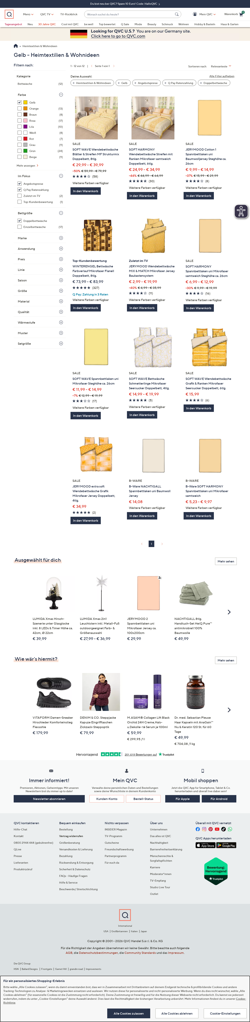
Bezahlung (65, 856)
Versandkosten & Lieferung (76, 849)
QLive (17, 849)
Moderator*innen (160, 874)
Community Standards (140, 953)
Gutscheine (112, 842)
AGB (69, 953)
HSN (16, 969)
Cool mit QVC (70, 24)
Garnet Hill (61, 969)
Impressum (176, 953)
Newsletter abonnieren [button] (49, 799)
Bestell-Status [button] (143, 799)
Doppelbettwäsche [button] (215, 83)
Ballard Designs (30, 969)
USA (106, 931)
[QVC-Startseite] (16, 46)
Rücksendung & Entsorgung (76, 862)
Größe (22, 291)
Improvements (93, 969)
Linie (21, 270)
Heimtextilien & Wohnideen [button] (93, 83)
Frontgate (46, 969)
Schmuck (167, 24)
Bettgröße (25, 213)
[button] (200, 14)
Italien (134, 931)
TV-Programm (113, 836)
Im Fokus (24, 176)
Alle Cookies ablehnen (177, 1013)
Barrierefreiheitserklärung (166, 849)
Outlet (154, 893)
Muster (23, 333)
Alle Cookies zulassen (129, 1013)
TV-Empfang (158, 880)
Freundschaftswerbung (119, 849)
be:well (88, 24)
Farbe (22, 95)
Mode (138, 24)
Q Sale (125, 24)
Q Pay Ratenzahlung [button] (180, 83)
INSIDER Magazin (116, 829)
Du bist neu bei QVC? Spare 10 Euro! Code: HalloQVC (124, 3)
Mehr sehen (226, 561)
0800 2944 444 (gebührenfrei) (33, 842)
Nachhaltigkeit (159, 842)
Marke (22, 238)
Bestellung (66, 829)
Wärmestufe (26, 322)
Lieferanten (21, 862)
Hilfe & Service (68, 882)
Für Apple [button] (183, 799)
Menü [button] (26, 14)
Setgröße (24, 343)
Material (23, 301)
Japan (144, 931)
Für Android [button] (219, 799)
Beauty (151, 24)
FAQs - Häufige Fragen (73, 875)
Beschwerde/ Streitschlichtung (78, 889)
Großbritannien (119, 931)
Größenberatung (69, 842)
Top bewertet (107, 24)
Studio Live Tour (160, 887)
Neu (30, 24)
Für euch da (112, 862)
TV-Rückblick (68, 14)
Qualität (23, 312)
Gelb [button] (124, 83)
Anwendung (26, 249)
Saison (22, 280)
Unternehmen (158, 829)
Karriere (155, 867)
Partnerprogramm (116, 856)
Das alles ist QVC (160, 836)
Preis (21, 259)
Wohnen (183, 24)
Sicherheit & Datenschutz (74, 869)
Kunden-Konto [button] (106, 799)
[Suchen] (177, 14)
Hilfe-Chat (20, 829)
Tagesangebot (13, 24)
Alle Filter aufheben (221, 76)
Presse (18, 856)
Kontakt (18, 836)
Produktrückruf (23, 869)
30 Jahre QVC (47, 24)
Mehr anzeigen (26, 165)
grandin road (76, 969)
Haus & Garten (229, 24)
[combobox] (128, 14)
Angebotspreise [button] (147, 83)
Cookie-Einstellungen (225, 1013)
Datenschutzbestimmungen (98, 953)
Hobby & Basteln (204, 24)
